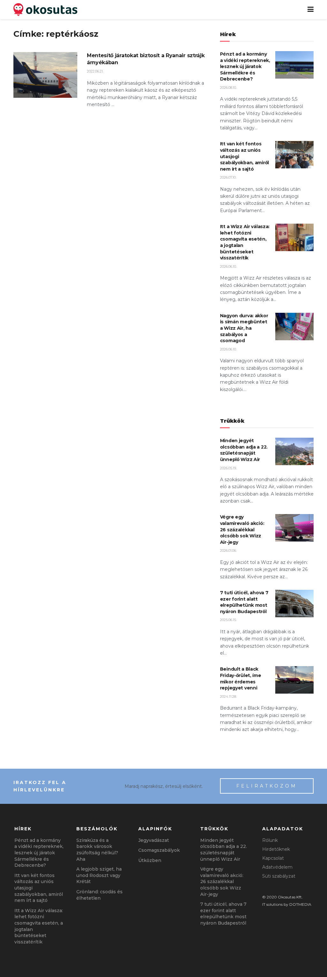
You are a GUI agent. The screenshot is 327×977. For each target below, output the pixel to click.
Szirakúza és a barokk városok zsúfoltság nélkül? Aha (97, 849)
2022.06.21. (95, 71)
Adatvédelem (277, 867)
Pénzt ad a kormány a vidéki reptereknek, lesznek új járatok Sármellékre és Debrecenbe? (245, 66)
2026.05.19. (228, 468)
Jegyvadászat (153, 840)
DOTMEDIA (300, 904)
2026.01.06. (228, 550)
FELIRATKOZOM (266, 786)
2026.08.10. (228, 87)
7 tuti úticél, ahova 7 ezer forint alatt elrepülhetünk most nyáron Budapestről (244, 602)
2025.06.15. (228, 620)
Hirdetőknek (276, 849)
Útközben (149, 860)
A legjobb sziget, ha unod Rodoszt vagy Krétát (99, 875)
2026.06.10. (228, 266)
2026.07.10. (228, 177)
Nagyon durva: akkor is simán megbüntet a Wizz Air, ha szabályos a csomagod (244, 328)
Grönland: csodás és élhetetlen (99, 895)
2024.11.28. (228, 696)
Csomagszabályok (159, 850)
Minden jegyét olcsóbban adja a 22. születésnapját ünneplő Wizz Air (244, 450)
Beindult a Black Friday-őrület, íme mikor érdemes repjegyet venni (240, 678)
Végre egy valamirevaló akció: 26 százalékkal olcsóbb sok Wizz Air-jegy (242, 529)
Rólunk (270, 840)
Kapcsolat (273, 858)
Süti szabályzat (278, 876)
